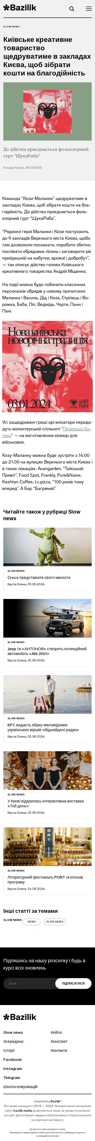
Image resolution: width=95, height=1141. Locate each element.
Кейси (56, 1033)
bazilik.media (22, 1111)
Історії (9, 1051)
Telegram (11, 1078)
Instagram (12, 1069)
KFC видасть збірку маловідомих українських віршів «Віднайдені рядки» (43, 727)
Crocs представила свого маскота (39, 578)
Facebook (12, 1060)
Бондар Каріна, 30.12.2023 (22, 167)
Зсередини (13, 1042)
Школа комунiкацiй (20, 1087)
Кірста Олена (17, 584)
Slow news (11, 27)
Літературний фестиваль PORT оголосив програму (45, 880)
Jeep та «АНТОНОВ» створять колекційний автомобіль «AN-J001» (47, 651)
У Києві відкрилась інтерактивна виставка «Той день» (46, 804)
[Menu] (87, 8)
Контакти (59, 1051)
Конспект (59, 1042)
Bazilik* (56, 1101)
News (32, 922)
